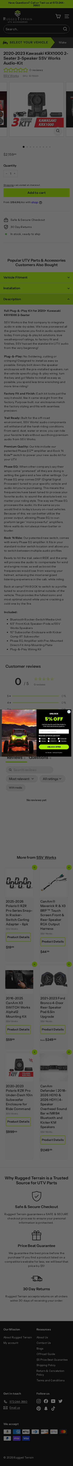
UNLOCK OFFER (54, 747)
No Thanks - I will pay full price (54, 752)
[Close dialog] (68, 711)
